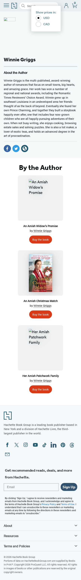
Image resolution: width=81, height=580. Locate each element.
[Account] (66, 5)
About (8, 525)
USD (46, 18)
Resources (11, 535)
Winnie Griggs (42, 230)
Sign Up (69, 487)
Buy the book (40, 239)
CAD (46, 24)
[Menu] (6, 5)
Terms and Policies (17, 546)
